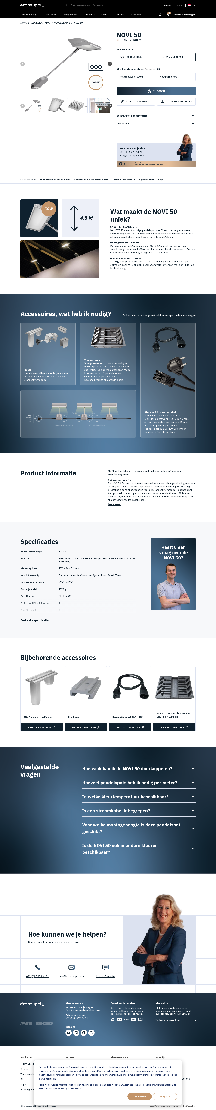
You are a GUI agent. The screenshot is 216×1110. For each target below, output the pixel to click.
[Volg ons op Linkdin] (76, 1033)
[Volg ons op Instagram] (91, 1033)
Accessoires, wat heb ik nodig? (92, 179)
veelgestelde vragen (90, 1010)
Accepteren (140, 1096)
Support (179, 5)
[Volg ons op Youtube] (68, 1033)
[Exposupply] (32, 5)
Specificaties (146, 179)
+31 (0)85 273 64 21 (131, 151)
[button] (110, 64)
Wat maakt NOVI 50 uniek (55, 179)
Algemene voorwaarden (171, 1106)
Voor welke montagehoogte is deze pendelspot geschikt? (139, 828)
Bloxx (104, 14)
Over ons (136, 14)
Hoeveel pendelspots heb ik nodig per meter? (139, 783)
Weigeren (165, 1096)
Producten (26, 1057)
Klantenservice (119, 1057)
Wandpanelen (69, 14)
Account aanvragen (176, 101)
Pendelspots (62, 22)
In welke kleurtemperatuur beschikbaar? (139, 797)
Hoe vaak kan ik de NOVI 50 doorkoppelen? (139, 769)
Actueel (167, 5)
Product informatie (124, 179)
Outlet (119, 14)
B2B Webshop (189, 1106)
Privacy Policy (154, 1106)
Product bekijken (39, 727)
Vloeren (49, 14)
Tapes (89, 14)
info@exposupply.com (132, 155)
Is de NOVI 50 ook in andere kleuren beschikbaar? (139, 849)
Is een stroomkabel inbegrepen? (139, 811)
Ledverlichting (28, 14)
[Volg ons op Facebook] (84, 1033)
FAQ (160, 179)
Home (23, 22)
